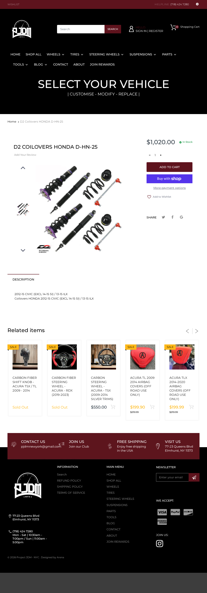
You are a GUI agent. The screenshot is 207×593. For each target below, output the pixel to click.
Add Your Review (25, 154)
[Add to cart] (113, 407)
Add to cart (169, 167)
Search (113, 29)
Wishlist (13, 4)
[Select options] (152, 407)
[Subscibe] (194, 477)
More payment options (169, 188)
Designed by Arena (52, 557)
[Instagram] (159, 543)
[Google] (181, 217)
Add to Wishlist (161, 196)
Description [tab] (23, 279)
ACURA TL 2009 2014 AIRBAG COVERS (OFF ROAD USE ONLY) (142, 386)
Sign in (141, 31)
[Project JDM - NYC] (21, 29)
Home (11, 121)
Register (156, 31)
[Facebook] (172, 217)
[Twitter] (163, 217)
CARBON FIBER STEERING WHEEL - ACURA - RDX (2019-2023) (64, 386)
